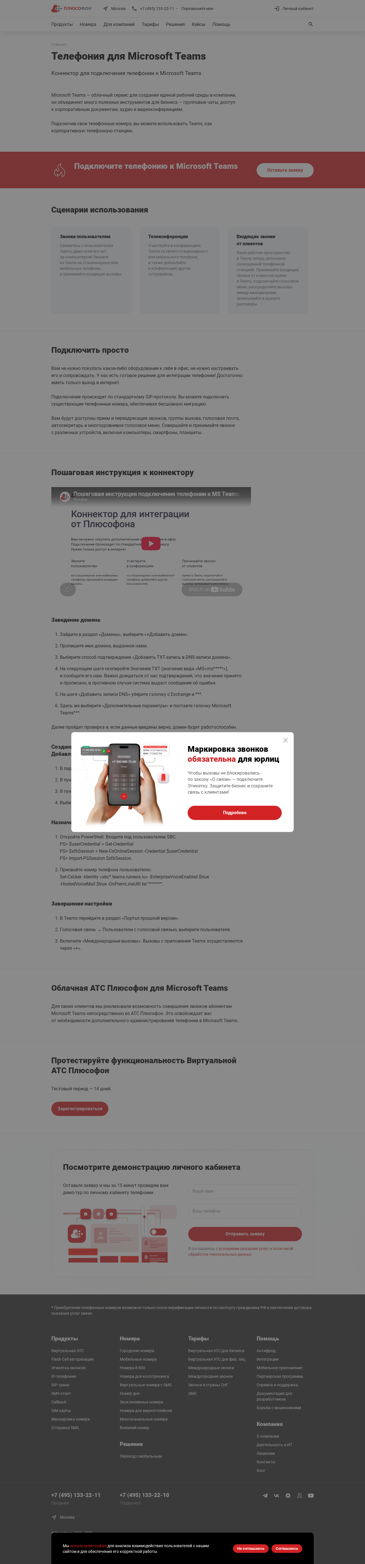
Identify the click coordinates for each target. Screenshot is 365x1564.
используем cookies (88, 1545)
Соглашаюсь (287, 1548)
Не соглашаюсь (250, 1548)
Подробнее (235, 812)
